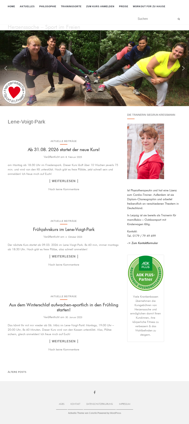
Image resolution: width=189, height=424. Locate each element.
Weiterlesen (64, 181)
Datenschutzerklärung (99, 404)
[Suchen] (178, 19)
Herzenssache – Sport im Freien (44, 27)
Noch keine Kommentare (63, 189)
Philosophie (47, 6)
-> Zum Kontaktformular (142, 243)
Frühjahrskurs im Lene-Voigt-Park (63, 229)
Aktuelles (27, 6)
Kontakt (75, 404)
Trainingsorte (71, 6)
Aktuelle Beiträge (64, 141)
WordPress (115, 413)
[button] (6, 68)
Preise (123, 6)
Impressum (124, 404)
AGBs (61, 404)
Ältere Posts (17, 372)
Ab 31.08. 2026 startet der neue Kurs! (64, 149)
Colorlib (93, 413)
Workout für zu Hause (149, 6)
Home (11, 6)
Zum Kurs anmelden (100, 6)
